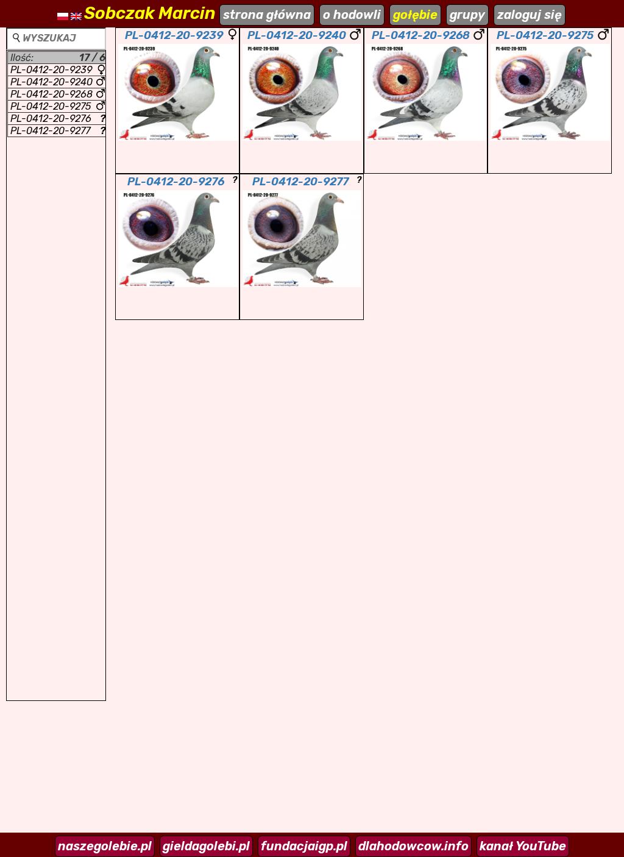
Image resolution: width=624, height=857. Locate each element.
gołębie (415, 14)
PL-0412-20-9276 (57, 118)
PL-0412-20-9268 (51, 94)
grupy (467, 14)
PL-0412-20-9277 (57, 131)
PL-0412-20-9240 (51, 82)
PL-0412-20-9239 (51, 70)
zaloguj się (529, 14)
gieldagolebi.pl (206, 846)
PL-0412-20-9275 (50, 106)
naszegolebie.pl (105, 846)
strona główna (267, 14)
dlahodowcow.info (413, 846)
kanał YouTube (523, 846)
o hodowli (352, 14)
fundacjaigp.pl (304, 846)
